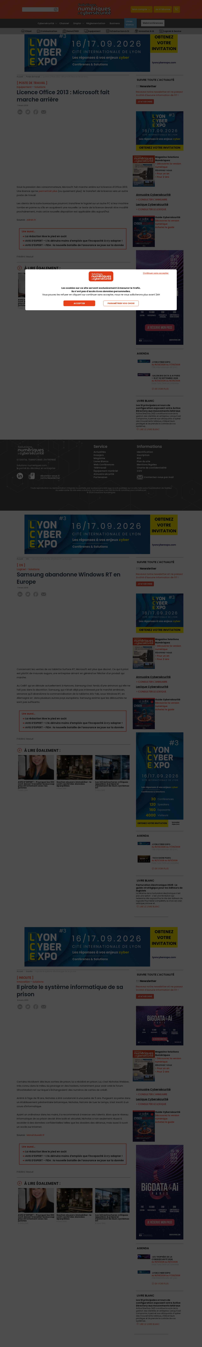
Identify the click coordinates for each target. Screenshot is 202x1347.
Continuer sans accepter (156, 273)
